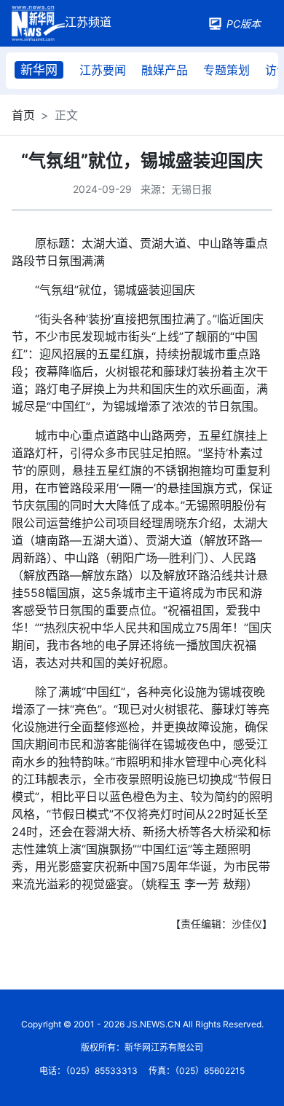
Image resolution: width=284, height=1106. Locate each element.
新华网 (39, 70)
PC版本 (243, 23)
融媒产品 (164, 70)
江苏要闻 (102, 70)
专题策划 (226, 70)
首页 (23, 115)
